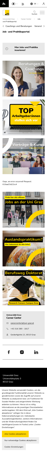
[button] (4, 3)
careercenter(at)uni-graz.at (22, 323)
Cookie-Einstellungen (13, 447)
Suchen (34, 14)
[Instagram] (22, 352)
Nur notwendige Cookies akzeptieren (20, 440)
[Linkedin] (36, 352)
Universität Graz (9, 19)
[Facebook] (8, 352)
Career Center (26, 19)
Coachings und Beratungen (19, 26)
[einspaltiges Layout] (23, 3)
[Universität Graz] (6, 13)
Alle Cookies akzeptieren (15, 434)
